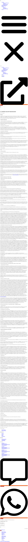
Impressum (3, 446)
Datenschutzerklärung (4, 443)
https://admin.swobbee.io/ (16, 174)
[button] (14, 38)
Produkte (3, 2)
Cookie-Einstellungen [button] (4, 445)
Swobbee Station (4, 531)
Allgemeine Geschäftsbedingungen (6, 444)
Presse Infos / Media (5, 8)
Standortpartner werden (4, 5)
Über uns (3, 6)
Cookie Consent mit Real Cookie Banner (5, 541)
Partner (2, 9)
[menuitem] (3, 75)
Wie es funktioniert (4, 70)
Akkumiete (4, 3)
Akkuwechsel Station (5, 4)
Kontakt (3, 534)
